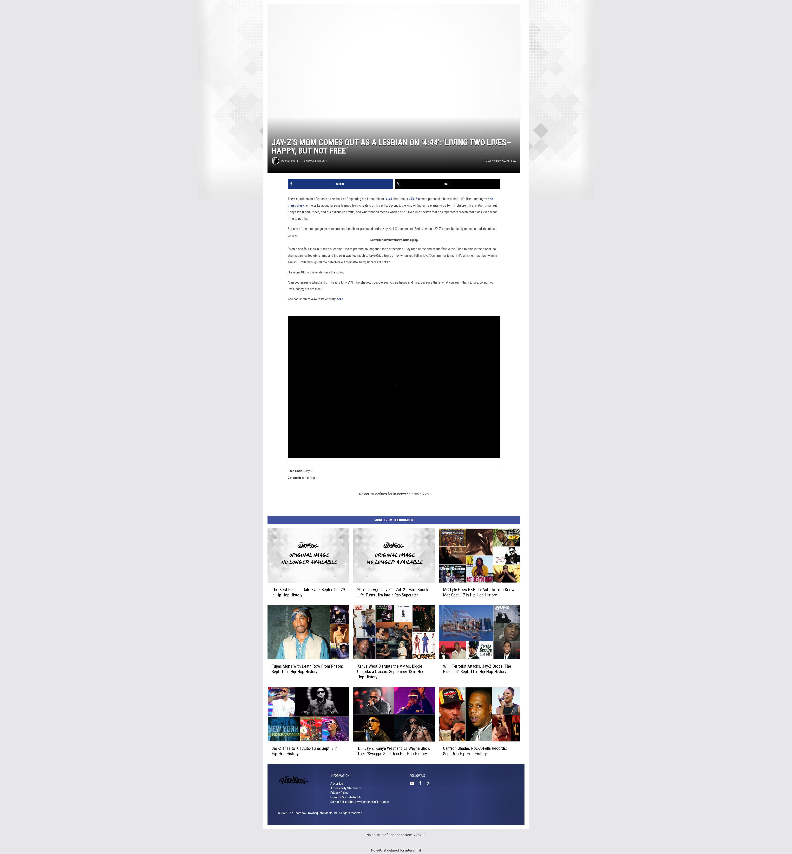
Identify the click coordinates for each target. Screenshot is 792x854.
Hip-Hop (310, 477)
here (339, 299)
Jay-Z (309, 471)
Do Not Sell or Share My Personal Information (359, 801)
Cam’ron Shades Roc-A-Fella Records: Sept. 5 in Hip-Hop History (475, 751)
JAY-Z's (414, 199)
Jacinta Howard (289, 160)
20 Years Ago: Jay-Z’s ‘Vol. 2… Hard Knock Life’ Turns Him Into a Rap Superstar (392, 592)
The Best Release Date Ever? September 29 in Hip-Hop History (308, 592)
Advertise (336, 783)
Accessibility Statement (345, 788)
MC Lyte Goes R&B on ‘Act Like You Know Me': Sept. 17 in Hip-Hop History (478, 592)
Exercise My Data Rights (346, 797)
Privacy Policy (339, 792)
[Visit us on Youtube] (414, 783)
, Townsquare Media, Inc (321, 813)
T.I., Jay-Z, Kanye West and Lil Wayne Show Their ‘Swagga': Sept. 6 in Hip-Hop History (393, 751)
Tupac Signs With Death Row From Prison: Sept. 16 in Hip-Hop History (307, 669)
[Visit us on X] (430, 783)
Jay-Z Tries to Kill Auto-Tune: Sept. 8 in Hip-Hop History (304, 751)
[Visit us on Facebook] (422, 783)
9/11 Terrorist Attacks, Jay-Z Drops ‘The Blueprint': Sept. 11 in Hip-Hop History (477, 669)
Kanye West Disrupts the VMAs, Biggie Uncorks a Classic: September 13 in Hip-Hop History (390, 671)
